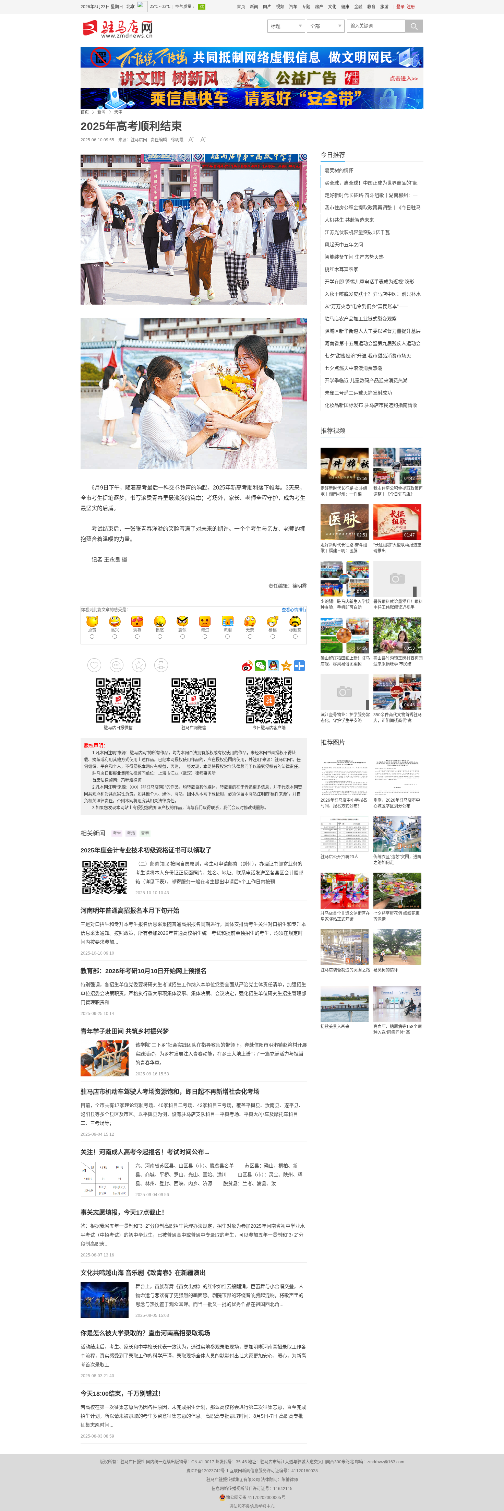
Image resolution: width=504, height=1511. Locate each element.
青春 (145, 833)
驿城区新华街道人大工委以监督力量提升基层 (373, 331)
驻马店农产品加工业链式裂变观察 (361, 318)
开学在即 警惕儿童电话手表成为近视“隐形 (369, 281)
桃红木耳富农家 (341, 269)
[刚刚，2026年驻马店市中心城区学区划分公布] (397, 777)
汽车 (293, 6)
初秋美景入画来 (335, 1026)
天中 (118, 112)
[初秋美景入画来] (345, 1004)
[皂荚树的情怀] (397, 947)
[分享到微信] (260, 665)
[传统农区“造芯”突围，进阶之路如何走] (397, 834)
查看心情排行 (294, 609)
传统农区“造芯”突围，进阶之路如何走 (397, 859)
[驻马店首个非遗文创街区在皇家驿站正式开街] (345, 891)
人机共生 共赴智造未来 (349, 220)
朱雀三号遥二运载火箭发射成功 (358, 393)
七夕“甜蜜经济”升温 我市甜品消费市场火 (368, 355)
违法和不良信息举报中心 (252, 1506)
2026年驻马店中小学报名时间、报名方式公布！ (344, 803)
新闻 (254, 6)
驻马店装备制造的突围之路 (345, 970)
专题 (306, 6)
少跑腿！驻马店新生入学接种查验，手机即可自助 (345, 604)
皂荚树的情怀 (339, 170)
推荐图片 (333, 742)
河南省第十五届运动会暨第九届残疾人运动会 (373, 343)
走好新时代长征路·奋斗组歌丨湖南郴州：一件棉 (344, 491)
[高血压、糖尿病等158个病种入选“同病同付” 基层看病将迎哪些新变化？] (397, 1004)
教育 (371, 6)
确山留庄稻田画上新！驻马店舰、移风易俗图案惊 (345, 661)
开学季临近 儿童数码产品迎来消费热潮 (366, 380)
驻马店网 (139, 140)
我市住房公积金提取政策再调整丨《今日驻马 (373, 207)
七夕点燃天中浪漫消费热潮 (353, 368)
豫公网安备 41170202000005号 (255, 1497)
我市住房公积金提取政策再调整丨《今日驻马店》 (398, 491)
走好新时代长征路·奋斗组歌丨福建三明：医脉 (344, 548)
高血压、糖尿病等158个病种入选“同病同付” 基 (397, 1029)
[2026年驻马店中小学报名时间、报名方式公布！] (345, 777)
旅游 (384, 6)
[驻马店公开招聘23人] (345, 834)
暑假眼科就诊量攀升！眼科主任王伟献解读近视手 (398, 604)
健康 (345, 6)
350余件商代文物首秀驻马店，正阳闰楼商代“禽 (397, 717)
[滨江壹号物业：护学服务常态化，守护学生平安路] (345, 692)
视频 (280, 6)
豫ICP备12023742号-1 (208, 1470)
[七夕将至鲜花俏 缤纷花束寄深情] (397, 891)
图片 (267, 6)
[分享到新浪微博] (247, 665)
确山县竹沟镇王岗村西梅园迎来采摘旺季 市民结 (398, 661)
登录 (400, 6)
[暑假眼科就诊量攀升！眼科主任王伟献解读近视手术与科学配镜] (397, 579)
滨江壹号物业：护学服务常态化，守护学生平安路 (345, 717)
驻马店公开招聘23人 (339, 856)
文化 (332, 6)
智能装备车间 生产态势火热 (354, 257)
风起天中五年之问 (344, 244)
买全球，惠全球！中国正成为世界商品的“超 (371, 183)
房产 (319, 6)
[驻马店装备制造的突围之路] (345, 947)
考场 (131, 833)
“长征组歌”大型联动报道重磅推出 (397, 548)
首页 (241, 6)
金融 (358, 6)
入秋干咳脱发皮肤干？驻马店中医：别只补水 (373, 294)
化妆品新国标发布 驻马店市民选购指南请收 (371, 405)
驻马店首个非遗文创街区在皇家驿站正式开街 (345, 916)
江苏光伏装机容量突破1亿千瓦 (357, 232)
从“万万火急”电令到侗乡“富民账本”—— (366, 306)
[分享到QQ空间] (286, 665)
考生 (117, 833)
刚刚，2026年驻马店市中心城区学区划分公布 (396, 803)
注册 (411, 6)
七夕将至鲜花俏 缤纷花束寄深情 (396, 916)
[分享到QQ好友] (273, 665)
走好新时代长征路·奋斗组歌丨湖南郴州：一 (371, 195)
